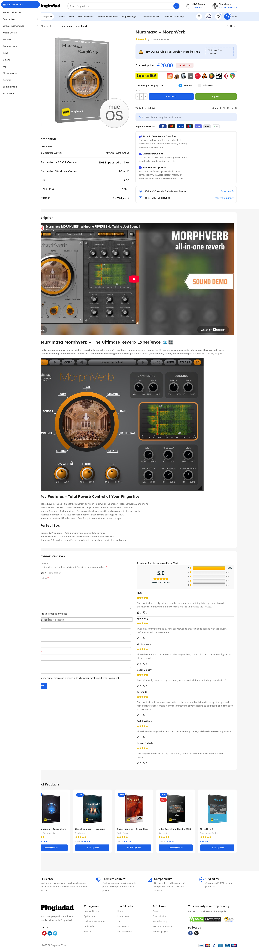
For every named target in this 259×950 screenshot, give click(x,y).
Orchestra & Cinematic (95, 921)
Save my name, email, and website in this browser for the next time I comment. (78, 677)
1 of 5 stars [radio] (50, 573)
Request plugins (160, 931)
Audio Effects (90, 926)
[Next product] (235, 26)
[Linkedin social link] (232, 108)
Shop (43, 25)
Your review (41, 578)
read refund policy (224, 197)
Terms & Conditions (162, 926)
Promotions (123, 916)
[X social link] (224, 108)
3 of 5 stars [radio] (55, 573)
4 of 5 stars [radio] (57, 573)
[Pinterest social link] (228, 108)
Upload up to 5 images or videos (50, 613)
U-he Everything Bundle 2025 (175, 829)
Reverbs (53, 25)
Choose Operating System (149, 85)
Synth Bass (122, 833)
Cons (36, 638)
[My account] (199, 17)
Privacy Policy (159, 916)
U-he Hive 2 (206, 829)
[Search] (176, 6)
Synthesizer (80, 833)
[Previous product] (227, 26)
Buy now (216, 96)
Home (120, 911)
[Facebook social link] (220, 108)
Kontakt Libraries (92, 911)
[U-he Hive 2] (217, 809)
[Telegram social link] (236, 108)
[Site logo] (46, 5)
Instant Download (228, 7)
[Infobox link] (208, 16)
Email (38, 664)
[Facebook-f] (190, 933)
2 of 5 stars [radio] (52, 573)
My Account (123, 926)
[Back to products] (231, 26)
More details (227, 191)
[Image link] (53, 907)
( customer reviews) (159, 39)
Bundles (88, 931)
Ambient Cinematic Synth (46, 833)
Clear (140, 90)
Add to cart (171, 96)
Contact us (158, 911)
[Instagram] (196, 933)
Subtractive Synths (209, 833)
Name (38, 651)
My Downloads (124, 931)
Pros (36, 625)
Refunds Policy (160, 921)
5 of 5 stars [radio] (59, 573)
